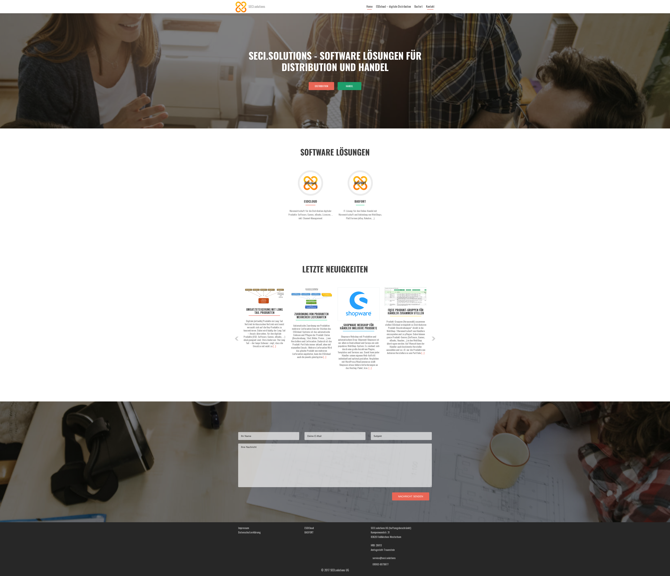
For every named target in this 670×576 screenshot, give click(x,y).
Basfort (418, 6)
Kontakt (430, 6)
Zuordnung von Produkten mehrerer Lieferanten (311, 315)
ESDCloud (309, 528)
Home (369, 6)
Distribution (321, 86)
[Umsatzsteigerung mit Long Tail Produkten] (264, 296)
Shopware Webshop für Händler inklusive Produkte (358, 326)
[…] (274, 346)
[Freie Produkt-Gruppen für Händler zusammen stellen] (406, 296)
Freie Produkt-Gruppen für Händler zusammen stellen (406, 311)
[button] (237, 338)
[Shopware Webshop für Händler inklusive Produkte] (358, 304)
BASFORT (309, 532)
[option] (335, 336)
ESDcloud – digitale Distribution (393, 6)
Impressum (243, 528)
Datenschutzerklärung (249, 532)
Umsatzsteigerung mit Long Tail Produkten (264, 311)
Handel (349, 86)
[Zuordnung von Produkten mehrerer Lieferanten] (311, 298)
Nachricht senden (410, 496)
